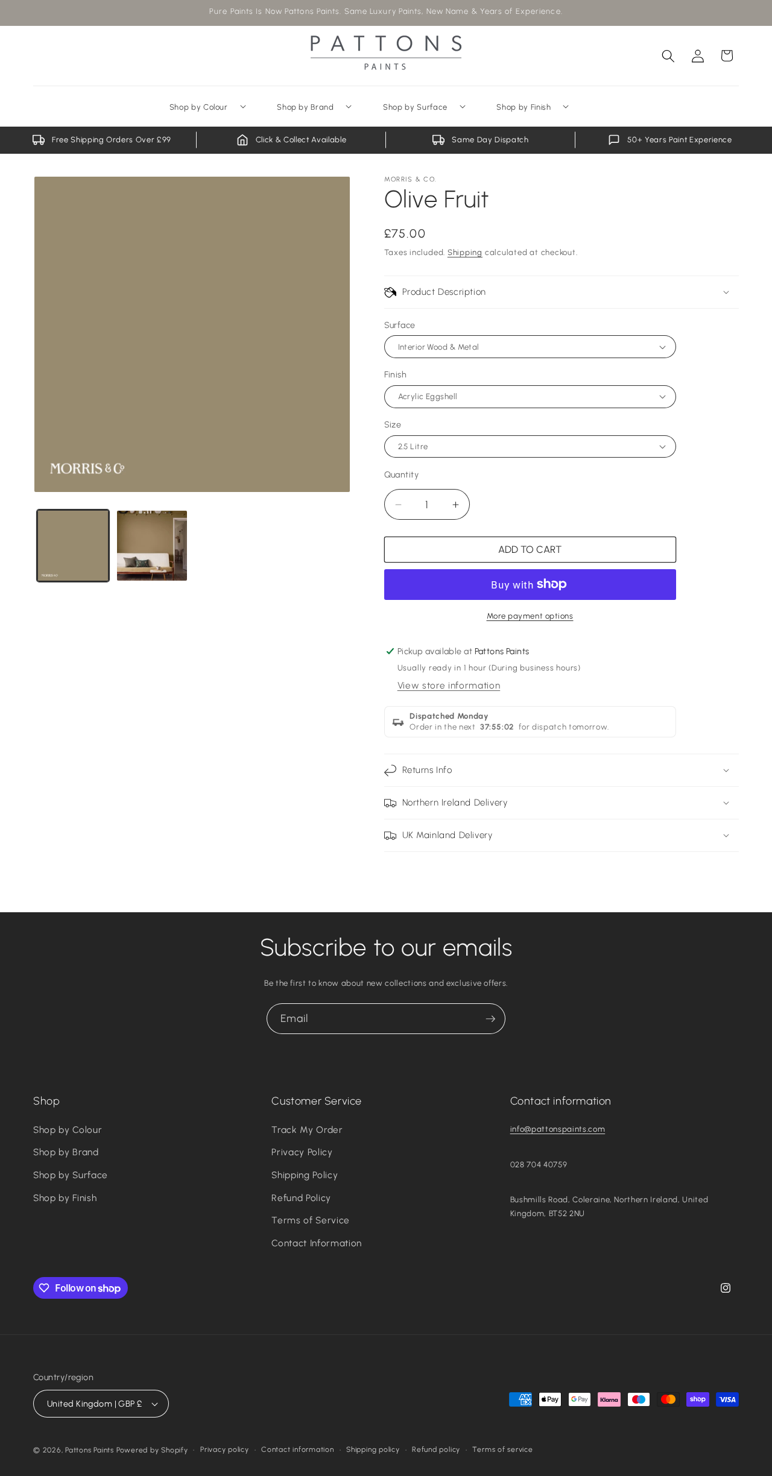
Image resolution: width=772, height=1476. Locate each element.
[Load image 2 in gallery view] (152, 545)
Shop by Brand (66, 1152)
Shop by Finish (64, 1197)
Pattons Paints (89, 1450)
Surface (400, 325)
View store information (449, 685)
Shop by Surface (70, 1175)
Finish (395, 374)
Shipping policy (373, 1449)
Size (393, 424)
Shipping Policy (304, 1175)
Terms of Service (310, 1220)
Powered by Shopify (152, 1450)
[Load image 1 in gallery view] (73, 545)
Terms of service (502, 1449)
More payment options (530, 615)
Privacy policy (224, 1449)
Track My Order (307, 1129)
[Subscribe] (490, 1019)
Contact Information (316, 1243)
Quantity (401, 474)
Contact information (297, 1449)
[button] (668, 55)
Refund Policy (301, 1197)
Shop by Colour (67, 1129)
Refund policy (436, 1449)
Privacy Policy (301, 1152)
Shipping (465, 252)
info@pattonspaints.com (558, 1129)
